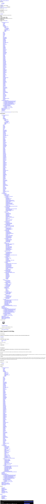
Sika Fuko (4, 57)
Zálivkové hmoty (8, 222)
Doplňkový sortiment (8, 201)
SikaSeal (4, 84)
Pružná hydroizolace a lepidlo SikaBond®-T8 (8, 103)
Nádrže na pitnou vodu (8, 266)
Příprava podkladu (8, 271)
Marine (5, 294)
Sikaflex (4, 55)
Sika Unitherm (4, 95)
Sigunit (4, 128)
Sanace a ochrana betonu (7, 206)
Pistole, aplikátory (7, 373)
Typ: (0, 334)
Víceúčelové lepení (8, 251)
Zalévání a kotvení (7, 221)
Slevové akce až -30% (4, 307)
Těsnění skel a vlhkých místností (9, 233)
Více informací (2, 502)
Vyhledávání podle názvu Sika (5, 22)
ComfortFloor (7, 212)
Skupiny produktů (8, 241)
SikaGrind (4, 59)
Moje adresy (3, 497)
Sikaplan (4, 75)
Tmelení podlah (8, 231)
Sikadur (4, 141)
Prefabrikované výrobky (9, 198)
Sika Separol (4, 178)
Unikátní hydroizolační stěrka (8, 467)
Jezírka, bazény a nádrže (9, 264)
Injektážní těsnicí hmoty (8, 227)
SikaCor (4, 43)
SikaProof (4, 79)
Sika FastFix (4, 51)
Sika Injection (4, 156)
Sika (3, 36)
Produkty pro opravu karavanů (5, 316)
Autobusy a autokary (8, 292)
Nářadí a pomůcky (4, 318)
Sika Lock (4, 67)
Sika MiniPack (5, 70)
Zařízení (7, 283)
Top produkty (4, 465)
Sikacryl (4, 45)
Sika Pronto (4, 171)
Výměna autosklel (8, 285)
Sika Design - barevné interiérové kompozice (10, 272)
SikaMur (4, 165)
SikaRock (4, 82)
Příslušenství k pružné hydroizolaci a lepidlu (10, 104)
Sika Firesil (4, 53)
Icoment (4, 23)
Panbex (4, 117)
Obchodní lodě (7, 295)
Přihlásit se (1, 1)
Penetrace (7, 257)
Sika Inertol (4, 63)
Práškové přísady (8, 202)
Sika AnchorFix (5, 130)
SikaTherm (4, 91)
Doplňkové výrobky (8, 261)
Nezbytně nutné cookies (4, 503)
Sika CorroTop (5, 44)
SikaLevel (4, 66)
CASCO (4, 115)
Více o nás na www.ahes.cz (5, 492)
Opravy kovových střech (9, 246)
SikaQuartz (7, 277)
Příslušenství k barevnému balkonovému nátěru (10, 101)
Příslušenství (4, 371)
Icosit (3, 24)
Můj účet (1, 494)
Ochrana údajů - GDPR (4, 491)
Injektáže (7, 211)
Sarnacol (4, 33)
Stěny (6, 219)
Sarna (3, 32)
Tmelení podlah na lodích (9, 237)
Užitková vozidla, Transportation (8, 463)
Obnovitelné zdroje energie (8, 297)
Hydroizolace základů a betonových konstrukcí (11, 263)
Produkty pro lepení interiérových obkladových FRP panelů (10, 305)
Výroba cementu (6, 195)
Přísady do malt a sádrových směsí (10, 226)
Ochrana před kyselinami (9, 239)
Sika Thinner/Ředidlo (5, 92)
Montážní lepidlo (6, 303)
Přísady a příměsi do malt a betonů (10, 225)
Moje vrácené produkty (4, 496)
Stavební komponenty (7, 462)
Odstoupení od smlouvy (4, 489)
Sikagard (4, 402)
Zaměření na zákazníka (7, 280)
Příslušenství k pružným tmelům (8, 480)
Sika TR (4, 186)
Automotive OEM (7, 461)
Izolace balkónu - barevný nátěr (8, 302)
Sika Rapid (4, 80)
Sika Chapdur (4, 61)
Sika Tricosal (4, 94)
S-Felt (4, 35)
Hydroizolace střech (7, 243)
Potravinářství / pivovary (9, 216)
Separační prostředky (8, 199)
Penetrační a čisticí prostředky (9, 235)
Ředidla (5, 30)
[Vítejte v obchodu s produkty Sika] (4, 0)
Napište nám (3, 488)
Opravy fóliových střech (9, 247)
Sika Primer (4, 78)
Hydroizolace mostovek (8, 265)
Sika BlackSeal (5, 38)
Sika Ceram (4, 41)
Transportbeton (7, 197)
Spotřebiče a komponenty (7, 282)
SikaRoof (4, 83)
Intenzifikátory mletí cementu (9, 196)
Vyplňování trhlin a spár (8, 232)
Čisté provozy (7, 214)
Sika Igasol (4, 154)
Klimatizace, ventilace (8, 284)
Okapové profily (5, 314)
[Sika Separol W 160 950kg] (5, 329)
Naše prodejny (3, 487)
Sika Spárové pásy (5, 180)
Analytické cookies (10, 503)
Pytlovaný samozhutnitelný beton (10, 200)
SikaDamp (4, 139)
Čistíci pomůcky (6, 26)
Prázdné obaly (6, 29)
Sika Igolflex (4, 62)
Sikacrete (4, 389)
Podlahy (5, 449)
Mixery (5, 27)
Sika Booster (4, 40)
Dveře (6, 289)
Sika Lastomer (4, 158)
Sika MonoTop (5, 71)
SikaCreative (7, 275)
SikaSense (4, 85)
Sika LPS (4, 68)
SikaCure (4, 46)
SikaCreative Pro (8, 276)
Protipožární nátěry (8, 240)
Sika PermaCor (5, 167)
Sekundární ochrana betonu (9, 203)
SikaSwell (4, 88)
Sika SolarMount (5, 87)
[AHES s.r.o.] (2, 6)
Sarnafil (4, 126)
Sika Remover (4, 81)
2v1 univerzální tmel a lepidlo (8, 300)
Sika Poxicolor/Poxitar (5, 77)
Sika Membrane (5, 69)
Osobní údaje (3, 498)
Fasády (5, 242)
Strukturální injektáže (8, 228)
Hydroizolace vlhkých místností (9, 267)
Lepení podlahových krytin (9, 252)
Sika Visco (4, 96)
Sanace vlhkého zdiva (8, 229)
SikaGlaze (4, 58)
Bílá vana (7, 262)
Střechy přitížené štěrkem (9, 244)
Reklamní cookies (15, 503)
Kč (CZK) (3, 3)
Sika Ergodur (4, 50)
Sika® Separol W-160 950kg (5, 325)
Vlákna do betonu (8, 205)
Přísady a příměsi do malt (9, 209)
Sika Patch (4, 73)
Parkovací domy (8, 218)
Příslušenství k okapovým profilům (9, 107)
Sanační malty (7, 207)
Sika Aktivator (4, 37)
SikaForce (4, 56)
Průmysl (4, 279)
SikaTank (4, 182)
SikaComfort (7, 274)
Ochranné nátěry (6, 238)
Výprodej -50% (3, 110)
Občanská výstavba (7, 194)
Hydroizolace (7, 259)
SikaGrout (4, 152)
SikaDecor (4, 47)
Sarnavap (4, 34)
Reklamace (3, 490)
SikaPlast (4, 76)
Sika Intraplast (4, 64)
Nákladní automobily (8, 293)
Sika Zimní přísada (7, 304)
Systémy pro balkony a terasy (5, 100)
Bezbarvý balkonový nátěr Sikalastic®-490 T (8, 102)
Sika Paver (4, 74)
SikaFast (4, 143)
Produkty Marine (4, 109)
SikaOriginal (7, 273)
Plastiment (4, 25)
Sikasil (4, 86)
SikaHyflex (4, 60)
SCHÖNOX (3, 306)
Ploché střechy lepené (8, 249)
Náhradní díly (7, 28)
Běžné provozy (7, 215)
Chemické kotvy (8, 255)
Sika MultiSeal (5, 72)
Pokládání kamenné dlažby (9, 223)
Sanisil (4, 124)
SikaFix (4, 54)
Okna (6, 288)
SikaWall (4, 97)
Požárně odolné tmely (8, 236)
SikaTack (4, 89)
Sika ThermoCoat (5, 184)
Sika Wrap (4, 443)
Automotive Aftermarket (7, 460)
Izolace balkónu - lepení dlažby (8, 301)
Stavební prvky (7, 291)
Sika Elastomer (5, 49)
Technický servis (8, 281)
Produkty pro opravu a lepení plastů (6, 108)
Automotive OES (7, 287)
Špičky (5, 31)
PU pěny (7, 234)
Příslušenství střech (8, 248)
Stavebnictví (4, 193)
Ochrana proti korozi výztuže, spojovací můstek (11, 208)
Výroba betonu (6, 448)
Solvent (4, 99)
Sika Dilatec (4, 48)
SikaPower (4, 169)
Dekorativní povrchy (8, 213)
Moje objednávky (4, 495)
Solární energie (7, 298)
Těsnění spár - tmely (7, 230)
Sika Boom (4, 132)
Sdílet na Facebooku (4, 340)
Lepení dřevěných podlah (9, 220)
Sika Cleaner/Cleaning (5, 42)
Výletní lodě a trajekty (8, 296)
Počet (1, 343)
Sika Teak (4, 90)
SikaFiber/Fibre (5, 145)
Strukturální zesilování (8, 210)
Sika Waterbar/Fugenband (6, 98)
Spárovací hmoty (8, 260)
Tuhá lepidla (7, 256)
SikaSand (7, 278)
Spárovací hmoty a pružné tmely (6, 105)
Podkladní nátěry (8, 253)
